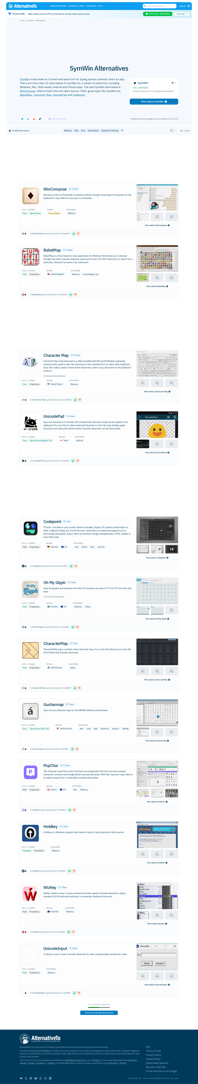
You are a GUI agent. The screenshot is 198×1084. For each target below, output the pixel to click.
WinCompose (27, 91)
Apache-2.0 (46, 440)
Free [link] (83, 130)
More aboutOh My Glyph (155, 619)
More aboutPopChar (156, 802)
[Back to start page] (26, 6)
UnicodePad (60, 94)
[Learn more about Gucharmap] (30, 711)
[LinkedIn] (50, 1078)
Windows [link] (68, 130)
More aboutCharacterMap (155, 680)
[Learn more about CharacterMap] (30, 650)
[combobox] (159, 6)
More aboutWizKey (155, 923)
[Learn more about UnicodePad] (30, 423)
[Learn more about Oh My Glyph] (30, 589)
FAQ (148, 1046)
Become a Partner (156, 1067)
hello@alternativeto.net (75, 1060)
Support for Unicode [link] (110, 130)
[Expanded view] (171, 130)
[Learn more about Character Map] (30, 362)
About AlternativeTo (157, 1063)
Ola (38, 1050)
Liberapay (113, 1063)
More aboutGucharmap (156, 741)
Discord (95, 1060)
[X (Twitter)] (26, 1078)
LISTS (100, 6)
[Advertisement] (99, 42)
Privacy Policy (153, 1054)
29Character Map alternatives (54, 376)
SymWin (24, 79)
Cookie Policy (153, 1059)
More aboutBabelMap (155, 286)
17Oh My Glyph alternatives (53, 596)
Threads (31, 1063)
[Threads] (40, 1078)
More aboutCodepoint (156, 558)
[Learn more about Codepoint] (30, 528)
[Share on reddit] (34, 118)
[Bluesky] (35, 1078)
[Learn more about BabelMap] (30, 257)
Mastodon (132, 1060)
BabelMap (26, 94)
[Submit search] (145, 6)
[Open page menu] (188, 6)
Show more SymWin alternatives (99, 1013)
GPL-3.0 (44, 729)
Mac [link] (76, 130)
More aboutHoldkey (156, 863)
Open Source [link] (93, 130)
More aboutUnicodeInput (156, 984)
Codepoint (79, 94)
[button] (73, 189)
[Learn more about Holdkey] (30, 833)
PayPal (123, 1063)
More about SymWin (152, 101)
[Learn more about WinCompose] (30, 196)
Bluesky (23, 1063)
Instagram (40, 1063)
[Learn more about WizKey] (30, 894)
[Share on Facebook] (22, 118)
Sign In (182, 6)
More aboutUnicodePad (156, 452)
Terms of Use (153, 1050)
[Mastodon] (30, 1078)
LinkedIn (51, 1063)
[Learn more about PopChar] (30, 772)
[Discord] (21, 1078)
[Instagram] (45, 1078)
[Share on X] (28, 118)
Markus (47, 1050)
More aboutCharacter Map (156, 391)
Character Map (42, 94)
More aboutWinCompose (156, 225)
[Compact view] (175, 130)
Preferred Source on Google (161, 1071)
